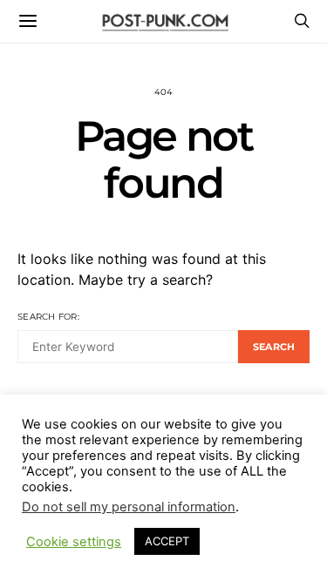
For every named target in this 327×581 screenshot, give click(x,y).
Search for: (48, 316)
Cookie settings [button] (73, 542)
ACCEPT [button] (167, 541)
